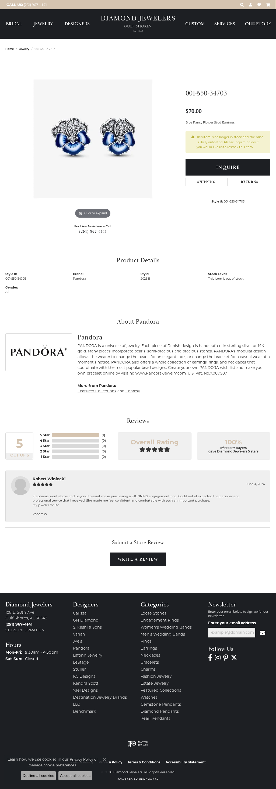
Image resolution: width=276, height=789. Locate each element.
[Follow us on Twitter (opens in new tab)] (234, 657)
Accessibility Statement (186, 762)
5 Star (45, 435)
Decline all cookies (38, 775)
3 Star (45, 446)
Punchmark (148, 779)
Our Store (258, 24)
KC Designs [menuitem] (84, 677)
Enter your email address (232, 623)
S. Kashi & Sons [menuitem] (87, 628)
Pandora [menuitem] (81, 649)
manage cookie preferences (52, 765)
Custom (195, 24)
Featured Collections (97, 391)
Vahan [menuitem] (79, 635)
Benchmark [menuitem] (84, 712)
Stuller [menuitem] (79, 670)
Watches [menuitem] (149, 698)
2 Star (45, 451)
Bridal (14, 24)
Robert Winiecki (49, 478)
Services (224, 24)
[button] (242, 4)
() (103, 435)
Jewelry (43, 24)
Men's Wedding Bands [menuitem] (163, 635)
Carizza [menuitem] (79, 614)
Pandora (79, 278)
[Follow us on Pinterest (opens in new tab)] (225, 657)
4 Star (45, 440)
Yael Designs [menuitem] (85, 691)
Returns (249, 182)
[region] (93, 139)
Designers (77, 24)
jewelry (24, 49)
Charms (132, 391)
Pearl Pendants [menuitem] (155, 719)
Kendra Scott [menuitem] (86, 684)
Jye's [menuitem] (77, 642)
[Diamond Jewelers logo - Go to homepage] (138, 24)
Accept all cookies (75, 775)
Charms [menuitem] (148, 670)
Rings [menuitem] (146, 642)
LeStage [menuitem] (81, 663)
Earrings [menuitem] (149, 649)
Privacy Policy (81, 759)
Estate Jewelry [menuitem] (155, 684)
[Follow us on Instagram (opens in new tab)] (218, 657)
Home (9, 49)
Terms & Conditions (144, 762)
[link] (26, 4)
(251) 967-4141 (93, 231)
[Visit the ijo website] (138, 743)
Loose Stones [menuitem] (153, 614)
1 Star (45, 457)
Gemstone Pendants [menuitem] (161, 705)
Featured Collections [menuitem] (161, 691)
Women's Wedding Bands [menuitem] (166, 628)
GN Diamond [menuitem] (86, 621)
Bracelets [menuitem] (150, 663)
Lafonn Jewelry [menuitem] (87, 656)
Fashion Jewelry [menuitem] (156, 677)
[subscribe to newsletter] (262, 632)
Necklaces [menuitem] (150, 656)
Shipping (206, 182)
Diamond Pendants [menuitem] (160, 712)
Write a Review (138, 559)
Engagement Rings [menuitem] (160, 621)
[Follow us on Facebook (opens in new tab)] (210, 657)
